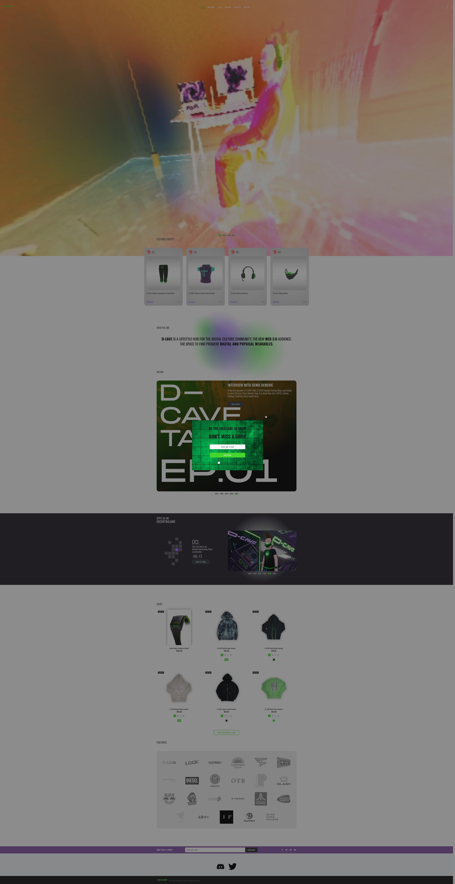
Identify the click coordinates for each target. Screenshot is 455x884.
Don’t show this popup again (229, 462)
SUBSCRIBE (227, 455)
